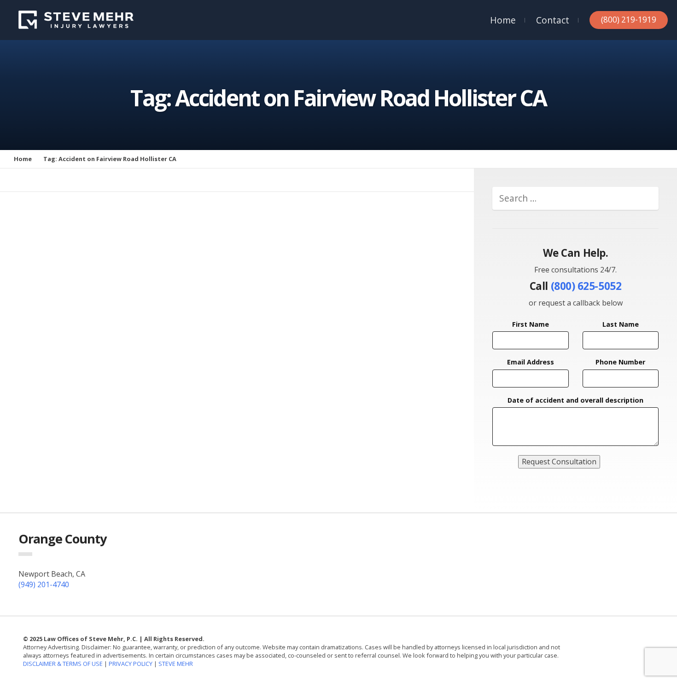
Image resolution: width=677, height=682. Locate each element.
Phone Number (620, 362)
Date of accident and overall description (575, 400)
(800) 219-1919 (628, 19)
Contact (552, 20)
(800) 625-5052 (586, 286)
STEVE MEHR (175, 663)
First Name (530, 324)
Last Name (620, 324)
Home (503, 20)
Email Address (530, 362)
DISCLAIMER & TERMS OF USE (63, 663)
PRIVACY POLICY (130, 663)
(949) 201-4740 (43, 584)
